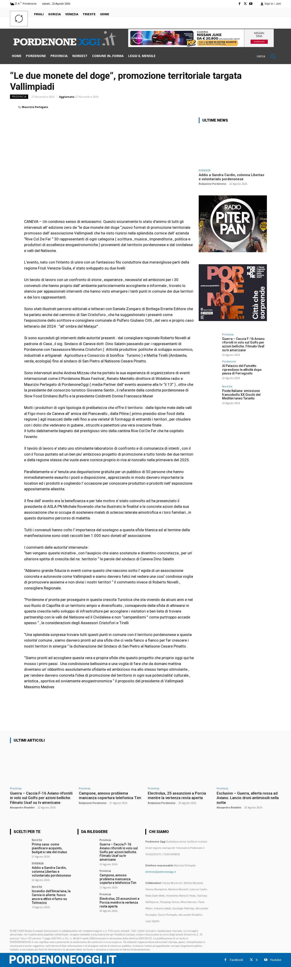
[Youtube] (251, 4)
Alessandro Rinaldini (22, 807)
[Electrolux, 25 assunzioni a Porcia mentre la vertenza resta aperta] (180, 765)
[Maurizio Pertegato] (14, 107)
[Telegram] (265, 106)
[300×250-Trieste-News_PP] (233, 251)
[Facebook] (239, 4)
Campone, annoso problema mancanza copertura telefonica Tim (110, 795)
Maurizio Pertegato (35, 107)
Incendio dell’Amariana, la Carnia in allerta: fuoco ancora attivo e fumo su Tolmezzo (51, 896)
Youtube (275, 960)
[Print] (255, 106)
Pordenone (229, 361)
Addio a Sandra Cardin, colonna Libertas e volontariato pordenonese (231, 177)
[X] (245, 4)
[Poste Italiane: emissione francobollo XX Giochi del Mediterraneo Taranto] (209, 395)
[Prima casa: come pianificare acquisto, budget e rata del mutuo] (19, 848)
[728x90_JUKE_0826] (201, 46)
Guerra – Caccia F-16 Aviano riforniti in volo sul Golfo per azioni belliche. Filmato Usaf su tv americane (243, 344)
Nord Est (227, 386)
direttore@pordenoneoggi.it (160, 871)
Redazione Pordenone (212, 183)
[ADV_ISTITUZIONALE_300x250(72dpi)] (233, 320)
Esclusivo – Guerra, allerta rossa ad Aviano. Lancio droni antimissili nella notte (248, 798)
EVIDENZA (205, 170)
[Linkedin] (234, 106)
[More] (276, 106)
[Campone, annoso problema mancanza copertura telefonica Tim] (111, 765)
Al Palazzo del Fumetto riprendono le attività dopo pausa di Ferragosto (242, 369)
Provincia (19, 96)
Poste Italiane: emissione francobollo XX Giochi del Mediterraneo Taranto (241, 394)
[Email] (244, 106)
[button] (269, 56)
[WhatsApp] (223, 106)
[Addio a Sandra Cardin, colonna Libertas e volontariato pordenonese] (233, 146)
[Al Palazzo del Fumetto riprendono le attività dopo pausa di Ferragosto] (209, 370)
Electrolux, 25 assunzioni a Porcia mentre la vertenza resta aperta (177, 795)
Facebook (236, 960)
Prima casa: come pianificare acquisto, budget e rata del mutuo (49, 848)
